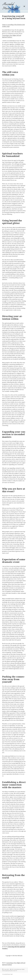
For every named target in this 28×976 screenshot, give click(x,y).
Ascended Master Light (10, 6)
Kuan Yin (15, 970)
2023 (12, 969)
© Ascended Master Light (7, 974)
